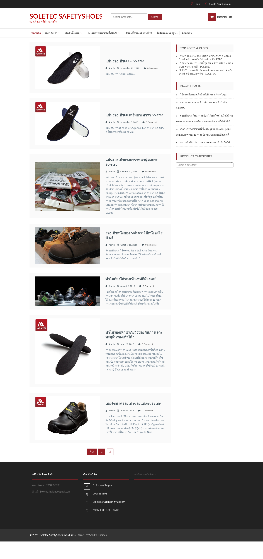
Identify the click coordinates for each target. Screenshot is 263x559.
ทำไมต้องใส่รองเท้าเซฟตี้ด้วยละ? (131, 279)
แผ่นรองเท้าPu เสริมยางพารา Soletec (135, 115)
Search (155, 17)
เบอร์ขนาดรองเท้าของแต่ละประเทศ (133, 403)
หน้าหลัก (36, 33)
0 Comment (152, 68)
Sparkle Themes (98, 535)
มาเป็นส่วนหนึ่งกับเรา (144, 474)
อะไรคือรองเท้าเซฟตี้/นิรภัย (102, 33)
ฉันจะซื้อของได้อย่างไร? (138, 33)
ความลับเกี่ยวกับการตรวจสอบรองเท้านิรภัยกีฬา (205, 142)
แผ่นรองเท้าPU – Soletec (125, 61)
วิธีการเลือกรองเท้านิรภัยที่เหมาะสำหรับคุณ (203, 94)
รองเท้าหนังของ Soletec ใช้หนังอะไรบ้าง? (134, 235)
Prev (91, 452)
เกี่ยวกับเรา (51, 33)
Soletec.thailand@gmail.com (109, 501)
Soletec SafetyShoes (66, 16)
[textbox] (204, 165)
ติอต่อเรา (187, 33)
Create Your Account (220, 4)
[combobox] (204, 164)
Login (198, 4)
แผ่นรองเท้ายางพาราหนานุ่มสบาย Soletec (132, 162)
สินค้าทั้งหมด (72, 33)
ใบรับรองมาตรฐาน (167, 33)
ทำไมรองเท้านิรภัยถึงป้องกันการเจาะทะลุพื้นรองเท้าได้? (134, 335)
